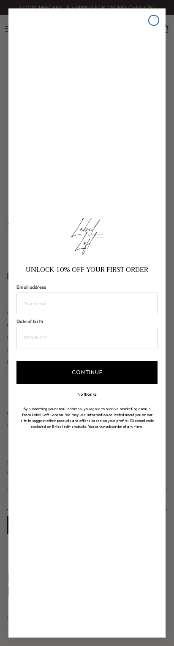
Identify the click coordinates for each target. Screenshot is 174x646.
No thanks (87, 394)
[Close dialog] (154, 20)
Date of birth (29, 321)
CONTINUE (87, 372)
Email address (31, 287)
